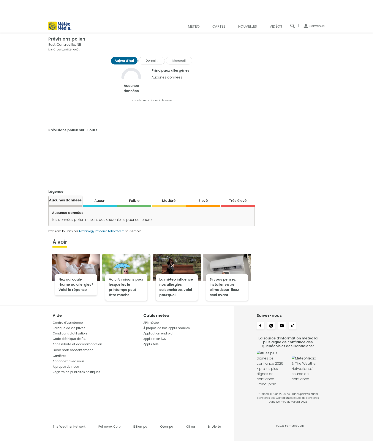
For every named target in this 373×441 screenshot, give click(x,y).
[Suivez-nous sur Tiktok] (292, 326)
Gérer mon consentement (73, 350)
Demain (152, 60)
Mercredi (179, 60)
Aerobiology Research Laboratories (102, 231)
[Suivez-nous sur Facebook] (260, 326)
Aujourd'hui (124, 60)
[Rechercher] (292, 26)
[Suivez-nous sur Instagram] (271, 326)
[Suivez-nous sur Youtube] (282, 326)
